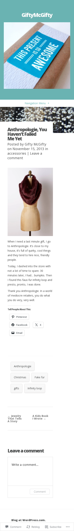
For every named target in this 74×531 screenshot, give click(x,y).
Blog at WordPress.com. (28, 520)
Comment (40, 491)
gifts (16, 388)
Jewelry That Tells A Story (15, 418)
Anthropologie (22, 366)
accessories (16, 153)
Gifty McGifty (35, 144)
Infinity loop (35, 388)
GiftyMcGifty (37, 14)
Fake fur (40, 377)
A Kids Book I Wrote (40, 417)
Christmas (20, 377)
